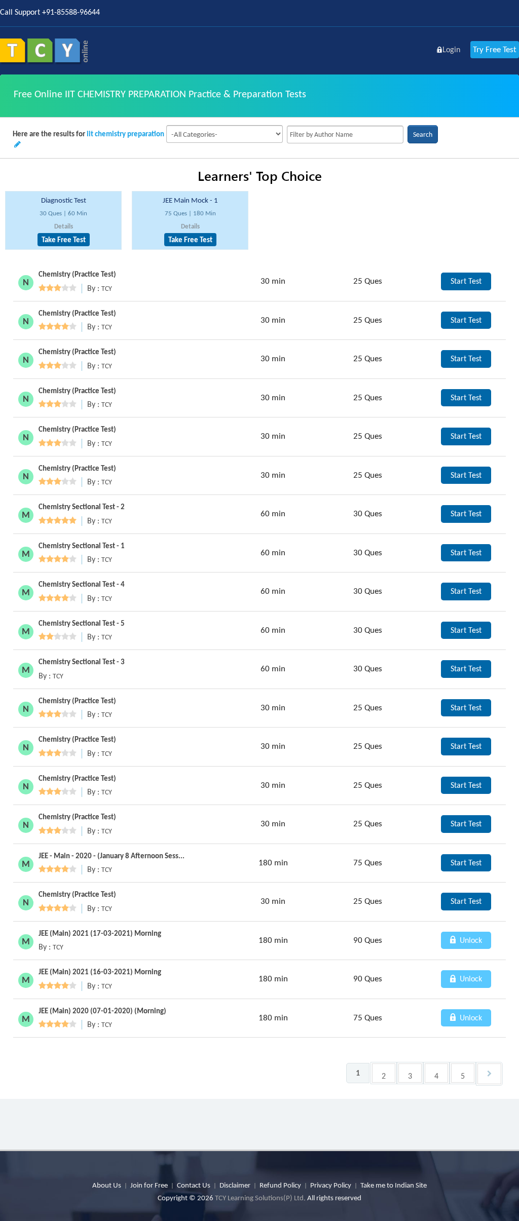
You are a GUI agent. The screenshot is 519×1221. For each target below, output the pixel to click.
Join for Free (149, 1185)
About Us (106, 1185)
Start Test (466, 281)
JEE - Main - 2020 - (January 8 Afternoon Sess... (111, 855)
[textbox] (345, 134)
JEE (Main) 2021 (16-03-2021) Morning (100, 971)
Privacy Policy (330, 1185)
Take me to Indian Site (393, 1185)
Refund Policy (280, 1185)
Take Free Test (64, 239)
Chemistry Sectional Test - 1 (82, 545)
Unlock (470, 940)
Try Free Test (494, 49)
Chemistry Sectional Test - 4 (82, 584)
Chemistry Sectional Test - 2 (82, 506)
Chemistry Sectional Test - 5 (82, 623)
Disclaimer (234, 1185)
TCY (106, 288)
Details (63, 226)
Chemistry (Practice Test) (77, 274)
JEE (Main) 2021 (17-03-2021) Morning (100, 933)
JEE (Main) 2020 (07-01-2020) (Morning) (102, 1010)
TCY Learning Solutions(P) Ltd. (260, 1197)
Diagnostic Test (63, 200)
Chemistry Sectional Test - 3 (82, 661)
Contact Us (193, 1185)
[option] (63, 220)
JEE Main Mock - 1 (190, 200)
